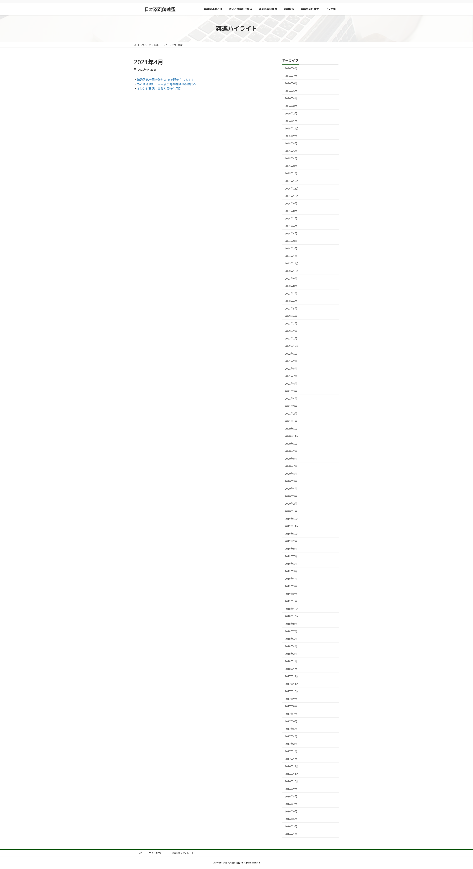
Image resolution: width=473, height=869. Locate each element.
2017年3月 (291, 743)
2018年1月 (291, 668)
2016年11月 (292, 773)
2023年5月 (291, 308)
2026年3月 (291, 105)
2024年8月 (291, 210)
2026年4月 (291, 98)
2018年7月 (291, 631)
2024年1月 (291, 255)
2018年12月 (292, 608)
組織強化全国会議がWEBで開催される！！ (165, 79)
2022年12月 (292, 346)
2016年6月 (291, 811)
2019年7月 (291, 556)
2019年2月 (291, 593)
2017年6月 (291, 721)
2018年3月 (291, 653)
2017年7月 (291, 713)
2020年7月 (291, 466)
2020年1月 (291, 511)
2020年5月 (291, 481)
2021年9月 (291, 361)
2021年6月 (291, 383)
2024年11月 (292, 188)
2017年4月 (291, 736)
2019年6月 (291, 563)
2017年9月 (291, 698)
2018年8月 (291, 623)
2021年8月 (291, 368)
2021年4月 (291, 398)
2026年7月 (291, 75)
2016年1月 (291, 833)
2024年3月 (291, 240)
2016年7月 (291, 803)
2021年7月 (291, 376)
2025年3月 (291, 165)
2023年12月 (292, 263)
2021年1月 (291, 421)
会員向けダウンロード (183, 852)
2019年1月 (291, 601)
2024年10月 (292, 195)
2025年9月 (291, 135)
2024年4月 (291, 233)
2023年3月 (291, 323)
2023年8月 (291, 286)
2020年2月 (291, 503)
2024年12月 (292, 180)
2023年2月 (291, 330)
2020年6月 (291, 473)
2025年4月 (291, 158)
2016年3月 (291, 826)
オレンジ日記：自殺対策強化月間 (159, 88)
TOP (139, 852)
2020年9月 (291, 451)
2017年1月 (291, 758)
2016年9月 (291, 788)
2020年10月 (292, 443)
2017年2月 (291, 751)
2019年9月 (291, 541)
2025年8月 (291, 143)
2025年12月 (292, 128)
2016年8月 (291, 796)
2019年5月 (291, 571)
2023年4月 (291, 315)
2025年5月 (291, 150)
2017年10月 (292, 691)
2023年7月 (291, 293)
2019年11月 (292, 526)
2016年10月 (292, 781)
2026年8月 (291, 68)
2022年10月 (292, 353)
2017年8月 (291, 706)
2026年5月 (291, 90)
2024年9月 (291, 203)
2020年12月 (292, 428)
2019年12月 (292, 518)
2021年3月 (291, 406)
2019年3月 (291, 586)
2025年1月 (291, 173)
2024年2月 (291, 248)
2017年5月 (291, 728)
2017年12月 (292, 676)
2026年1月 (291, 120)
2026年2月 (291, 113)
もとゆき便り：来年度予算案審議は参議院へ (166, 84)
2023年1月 (291, 338)
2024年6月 (291, 225)
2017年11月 (292, 683)
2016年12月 (292, 766)
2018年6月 (291, 638)
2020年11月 (292, 436)
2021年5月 (291, 391)
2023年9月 (291, 278)
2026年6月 (291, 83)
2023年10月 (292, 271)
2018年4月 (291, 646)
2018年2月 (291, 661)
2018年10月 (292, 616)
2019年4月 (291, 578)
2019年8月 (291, 548)
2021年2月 (291, 413)
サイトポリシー (156, 852)
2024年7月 (291, 218)
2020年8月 (291, 458)
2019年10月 (292, 533)
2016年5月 (291, 818)
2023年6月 (291, 300)
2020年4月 (291, 488)
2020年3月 (291, 496)
